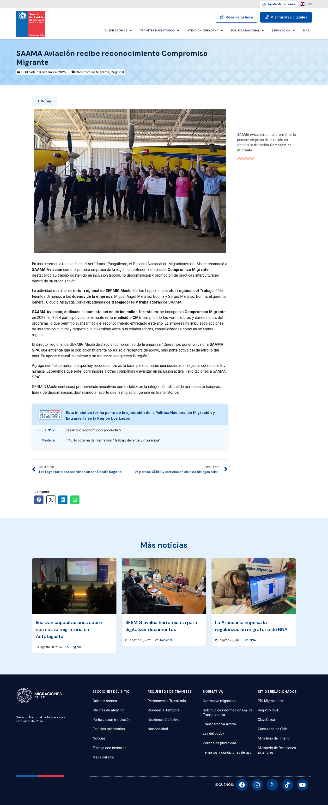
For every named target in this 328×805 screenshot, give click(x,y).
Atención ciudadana (203, 30)
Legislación (281, 30)
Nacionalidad (158, 729)
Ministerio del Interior (274, 738)
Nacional (166, 640)
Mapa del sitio (103, 757)
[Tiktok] (287, 785)
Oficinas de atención (109, 710)
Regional (117, 72)
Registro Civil (268, 710)
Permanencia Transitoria (167, 701)
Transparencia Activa (219, 724)
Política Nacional (245, 30)
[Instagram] (257, 785)
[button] (44, 101)
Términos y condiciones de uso (227, 753)
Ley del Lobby (213, 734)
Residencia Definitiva (164, 720)
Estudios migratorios (109, 729)
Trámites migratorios (157, 30)
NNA (253, 640)
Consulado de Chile (273, 729)
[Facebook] (242, 785)
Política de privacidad (219, 743)
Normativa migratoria (219, 701)
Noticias (99, 738)
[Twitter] (272, 785)
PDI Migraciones (270, 701)
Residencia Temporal (164, 710)
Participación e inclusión (112, 720)
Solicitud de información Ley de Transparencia (227, 712)
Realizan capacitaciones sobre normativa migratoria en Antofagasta (69, 629)
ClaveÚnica (266, 720)
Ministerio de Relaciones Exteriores (277, 750)
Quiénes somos (116, 30)
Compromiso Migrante (92, 72)
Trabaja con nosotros (109, 748)
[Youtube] (302, 785)
